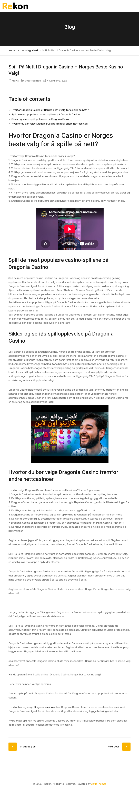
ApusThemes (98, 783)
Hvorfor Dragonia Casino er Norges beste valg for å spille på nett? (50, 109)
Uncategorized (29, 50)
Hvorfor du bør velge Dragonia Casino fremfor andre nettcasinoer (50, 123)
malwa (15, 80)
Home (11, 50)
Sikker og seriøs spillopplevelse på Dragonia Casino (41, 119)
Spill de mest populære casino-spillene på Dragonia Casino (46, 114)
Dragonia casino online (47, 707)
